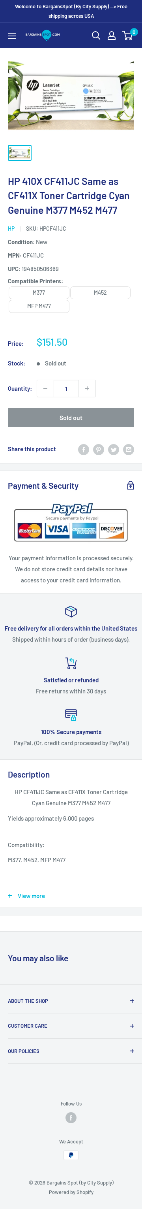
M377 (39, 292)
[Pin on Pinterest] (98, 449)
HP (11, 228)
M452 (100, 292)
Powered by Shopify (71, 1192)
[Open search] (96, 35)
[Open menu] (12, 36)
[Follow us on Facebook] (71, 1117)
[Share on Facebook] (83, 449)
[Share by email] (128, 449)
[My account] (112, 35)
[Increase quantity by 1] (87, 388)
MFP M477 (39, 306)
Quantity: (20, 388)
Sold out (71, 417)
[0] (128, 35)
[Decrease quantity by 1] (45, 388)
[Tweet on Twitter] (113, 449)
